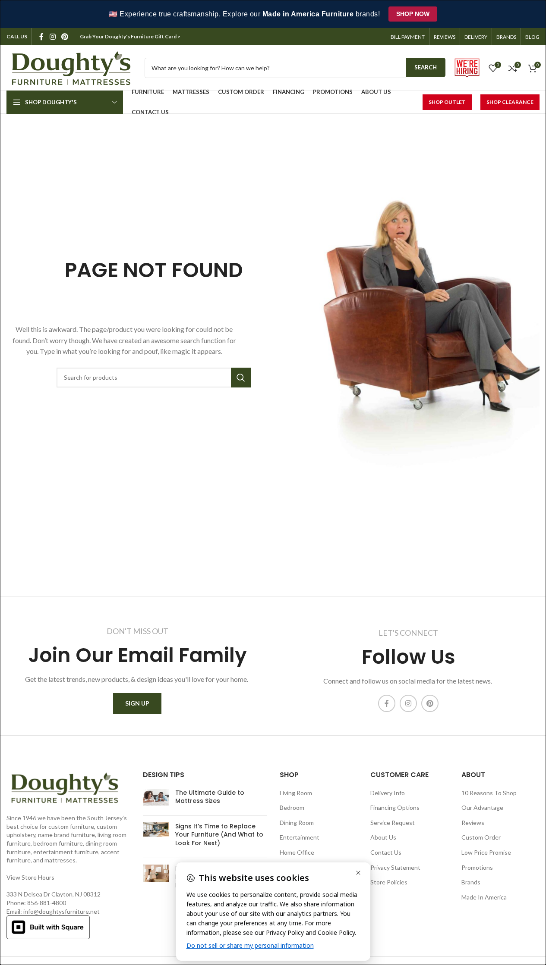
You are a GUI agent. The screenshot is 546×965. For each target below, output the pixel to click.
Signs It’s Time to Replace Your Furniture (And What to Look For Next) (219, 834)
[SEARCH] (241, 377)
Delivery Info (387, 792)
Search (425, 67)
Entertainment (299, 837)
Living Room (296, 792)
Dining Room (297, 822)
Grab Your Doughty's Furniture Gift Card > (130, 36)
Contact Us (385, 852)
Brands (470, 882)
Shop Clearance (509, 102)
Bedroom (292, 807)
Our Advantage (482, 807)
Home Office (297, 852)
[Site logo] (71, 67)
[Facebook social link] (41, 36)
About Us (383, 837)
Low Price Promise (486, 852)
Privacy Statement (395, 867)
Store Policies (388, 882)
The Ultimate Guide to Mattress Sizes (209, 797)
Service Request (392, 822)
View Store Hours (30, 877)
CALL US (16, 36)
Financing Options (395, 807)
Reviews (472, 822)
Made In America (484, 897)
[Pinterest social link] (64, 36)
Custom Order (481, 837)
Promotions (477, 867)
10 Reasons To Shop (489, 792)
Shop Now (412, 13)
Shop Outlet (447, 102)
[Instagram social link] (52, 36)
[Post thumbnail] (156, 799)
